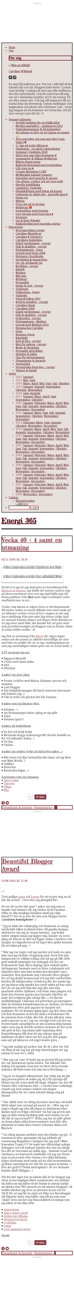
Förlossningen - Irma (29, 249)
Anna (21, 896)
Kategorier (16, 227)
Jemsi (7, 1226)
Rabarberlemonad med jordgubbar (39, 165)
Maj (25, 380)
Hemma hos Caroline (29, 328)
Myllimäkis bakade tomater (34, 175)
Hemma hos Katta (15, 1219)
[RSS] (22, 504)
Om (11, 50)
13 (55, 807)
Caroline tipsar (25, 305)
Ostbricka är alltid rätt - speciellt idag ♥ (42, 194)
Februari (40, 403)
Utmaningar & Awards (30, 360)
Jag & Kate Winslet (28, 220)
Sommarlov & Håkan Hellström (36, 158)
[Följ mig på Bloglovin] (10, 78)
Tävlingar (22, 289)
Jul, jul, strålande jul (29, 263)
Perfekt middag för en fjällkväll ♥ (38, 122)
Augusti (39, 386)
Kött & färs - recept (28, 341)
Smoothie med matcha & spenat (36, 178)
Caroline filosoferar (28, 233)
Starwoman (11, 1209)
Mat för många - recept (31, 344)
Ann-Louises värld (16, 1213)
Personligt (22, 282)
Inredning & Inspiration (31, 259)
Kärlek (20, 269)
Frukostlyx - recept (28, 318)
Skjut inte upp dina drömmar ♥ (36, 155)
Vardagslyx (23, 364)
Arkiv (12, 373)
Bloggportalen (25, 500)
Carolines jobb (25, 308)
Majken (21, 272)
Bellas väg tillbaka (16, 1216)
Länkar (13, 497)
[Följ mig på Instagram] (14, 78)
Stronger (21, 217)
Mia (6, 790)
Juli (54, 383)
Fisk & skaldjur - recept (31, 246)
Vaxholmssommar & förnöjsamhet (38, 129)
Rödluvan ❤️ (24, 207)
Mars (26, 383)
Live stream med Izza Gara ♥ (34, 214)
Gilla (41, 797)
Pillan (7, 786)
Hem (12, 47)
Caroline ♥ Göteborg (29, 236)
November (35, 390)
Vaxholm (21, 295)
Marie (39, 636)
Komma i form (25, 334)
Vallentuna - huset (28, 292)
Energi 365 (18, 520)
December (38, 409)
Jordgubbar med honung (32, 210)
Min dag (21, 276)
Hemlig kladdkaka (28, 184)
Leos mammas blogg (17, 1229)
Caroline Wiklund (20, 71)
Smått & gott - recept (29, 285)
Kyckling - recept (27, 266)
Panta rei (22, 197)
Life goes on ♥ (25, 168)
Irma (19, 331)
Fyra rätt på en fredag (30, 204)
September (53, 386)
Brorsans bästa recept (30, 230)
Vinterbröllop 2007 (28, 298)
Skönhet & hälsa (26, 354)
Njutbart (21, 279)
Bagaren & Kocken (13, 590)
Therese (9, 783)
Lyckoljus (10, 1222)
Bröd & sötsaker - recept (32, 302)
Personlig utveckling (29, 351)
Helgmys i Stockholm (29, 256)
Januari (28, 377)
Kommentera (43, 807)
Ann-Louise (11, 780)
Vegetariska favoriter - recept (35, 367)
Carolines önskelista (29, 240)
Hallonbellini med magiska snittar (38, 223)
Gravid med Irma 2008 (30, 253)
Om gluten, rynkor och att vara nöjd (39, 181)
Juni (32, 380)
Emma (35, 896)
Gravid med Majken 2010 (32, 324)
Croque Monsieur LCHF (31, 171)
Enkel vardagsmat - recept (33, 243)
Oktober (63, 383)
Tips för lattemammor (30, 357)
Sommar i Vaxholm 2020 (31, 152)
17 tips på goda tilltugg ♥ (32, 145)
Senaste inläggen (20, 119)
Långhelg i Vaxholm (29, 188)
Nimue (20, 201)
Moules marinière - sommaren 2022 (39, 126)
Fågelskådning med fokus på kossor (39, 191)
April (34, 383)
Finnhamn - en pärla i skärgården (38, 148)
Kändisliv (22, 337)
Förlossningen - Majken (31, 321)
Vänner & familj (26, 370)
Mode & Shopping (27, 347)
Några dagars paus (28, 161)
